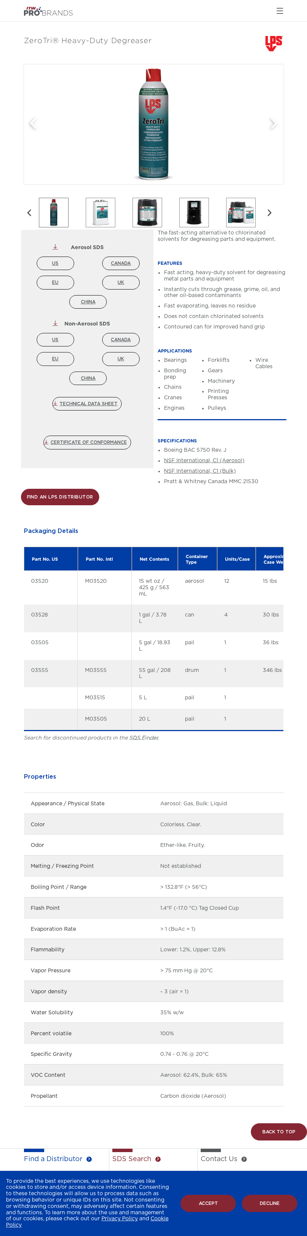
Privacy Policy (119, 1218)
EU (55, 282)
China (88, 302)
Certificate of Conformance (89, 442)
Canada (121, 263)
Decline (270, 1203)
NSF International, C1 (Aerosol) (204, 460)
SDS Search (131, 1159)
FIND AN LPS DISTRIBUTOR (60, 497)
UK (121, 282)
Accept (208, 1203)
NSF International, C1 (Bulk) (200, 471)
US (55, 263)
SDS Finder (144, 737)
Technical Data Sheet (89, 404)
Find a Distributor (53, 1159)
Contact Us (219, 1159)
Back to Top (278, 1132)
